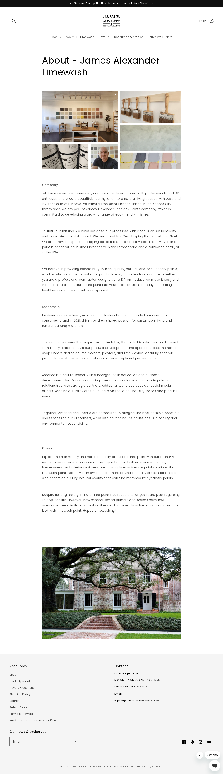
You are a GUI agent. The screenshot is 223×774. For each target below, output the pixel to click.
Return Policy (19, 707)
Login (203, 21)
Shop (13, 675)
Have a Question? (22, 688)
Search (15, 701)
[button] (14, 21)
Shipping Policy (20, 694)
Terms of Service (21, 714)
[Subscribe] (74, 741)
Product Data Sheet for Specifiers (33, 720)
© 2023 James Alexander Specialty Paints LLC (138, 766)
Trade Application (22, 681)
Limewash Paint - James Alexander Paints (91, 766)
